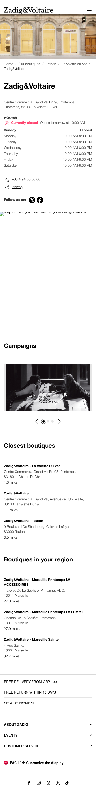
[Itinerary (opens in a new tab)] (43, 212)
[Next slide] (59, 421)
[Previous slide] (37, 421)
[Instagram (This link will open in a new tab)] (39, 783)
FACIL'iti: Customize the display (37, 762)
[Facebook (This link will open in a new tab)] (29, 783)
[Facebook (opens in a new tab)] (40, 200)
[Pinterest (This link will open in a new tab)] (48, 783)
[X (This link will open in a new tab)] (58, 783)
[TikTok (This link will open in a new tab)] (67, 783)
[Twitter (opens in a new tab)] (32, 200)
